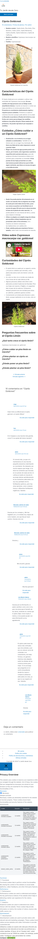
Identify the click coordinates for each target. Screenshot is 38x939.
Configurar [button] (3, 938)
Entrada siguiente (19, 376)
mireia (20, 554)
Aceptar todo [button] (11, 938)
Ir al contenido (4, 1)
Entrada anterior (19, 374)
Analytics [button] (3, 900)
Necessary (5, 793)
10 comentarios (7, 25)
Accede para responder (27, 417)
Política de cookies (21, 753)
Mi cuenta (21, 751)
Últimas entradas (21, 758)
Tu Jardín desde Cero (9, 10)
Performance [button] (4, 889)
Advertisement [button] (4, 913)
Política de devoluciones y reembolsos (21, 755)
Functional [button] (3, 878)
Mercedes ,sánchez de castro (21, 505)
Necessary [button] (3, 791)
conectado (21, 732)
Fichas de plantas (18, 25)
